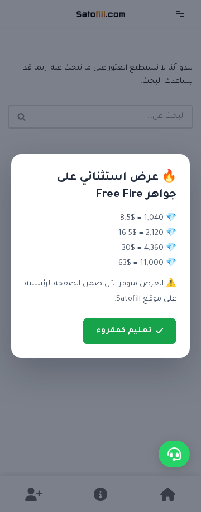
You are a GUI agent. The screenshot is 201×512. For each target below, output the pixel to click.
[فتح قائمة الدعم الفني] (174, 454)
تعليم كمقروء (123, 331)
